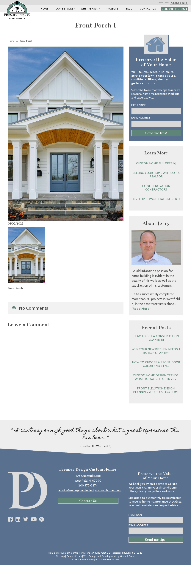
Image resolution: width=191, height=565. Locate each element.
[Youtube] (34, 519)
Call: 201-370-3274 (174, 8)
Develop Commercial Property (156, 199)
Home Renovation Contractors (156, 187)
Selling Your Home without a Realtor (156, 174)
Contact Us (88, 501)
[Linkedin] (18, 519)
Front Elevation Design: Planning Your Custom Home (156, 390)
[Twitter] (25, 519)
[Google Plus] (41, 519)
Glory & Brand (127, 556)
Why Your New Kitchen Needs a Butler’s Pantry (156, 350)
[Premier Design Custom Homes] (17, 10)
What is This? (164, 3)
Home (11, 40)
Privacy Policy (74, 556)
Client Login (179, 2)
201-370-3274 (88, 485)
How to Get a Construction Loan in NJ (156, 337)
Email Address (141, 117)
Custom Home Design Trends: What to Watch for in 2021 (156, 377)
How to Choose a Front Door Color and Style (156, 364)
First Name (138, 105)
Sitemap (60, 556)
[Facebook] (10, 519)
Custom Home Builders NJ (156, 163)
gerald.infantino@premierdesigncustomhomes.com (90, 490)
